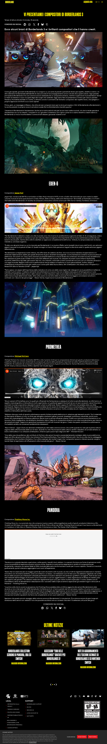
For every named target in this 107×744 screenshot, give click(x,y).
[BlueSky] (42, 24)
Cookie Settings (12, 727)
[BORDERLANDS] (9, 2)
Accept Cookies (82, 736)
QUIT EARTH (30, 716)
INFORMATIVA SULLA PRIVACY (13, 705)
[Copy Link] (47, 24)
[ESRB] (92, 709)
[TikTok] (71, 696)
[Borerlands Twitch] (96, 696)
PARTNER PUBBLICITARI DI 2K (14, 716)
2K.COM (29, 707)
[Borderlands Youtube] (88, 696)
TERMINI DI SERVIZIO (13, 709)
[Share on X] (34, 24)
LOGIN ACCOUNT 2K (32, 713)
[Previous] (50, 684)
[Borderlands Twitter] (80, 696)
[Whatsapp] (29, 24)
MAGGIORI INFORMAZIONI (19, 663)
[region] (53, 737)
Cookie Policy (32, 742)
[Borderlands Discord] (84, 696)
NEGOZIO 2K (30, 710)
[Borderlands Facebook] (92, 696)
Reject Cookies (93, 736)
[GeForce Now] (24, 696)
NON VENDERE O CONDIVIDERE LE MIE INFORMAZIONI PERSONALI (14, 722)
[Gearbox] (15, 696)
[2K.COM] (8, 696)
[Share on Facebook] (38, 24)
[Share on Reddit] (25, 24)
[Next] (56, 684)
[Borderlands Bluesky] (100, 696)
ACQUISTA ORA (88, 1)
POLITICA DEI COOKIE (13, 712)
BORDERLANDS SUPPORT (34, 704)
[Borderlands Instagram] (75, 696)
